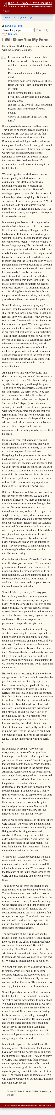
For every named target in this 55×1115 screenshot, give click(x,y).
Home (7, 17)
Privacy (35, 1105)
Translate (12, 34)
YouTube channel (45, 1105)
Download (10, 25)
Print (20, 25)
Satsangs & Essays (22, 17)
